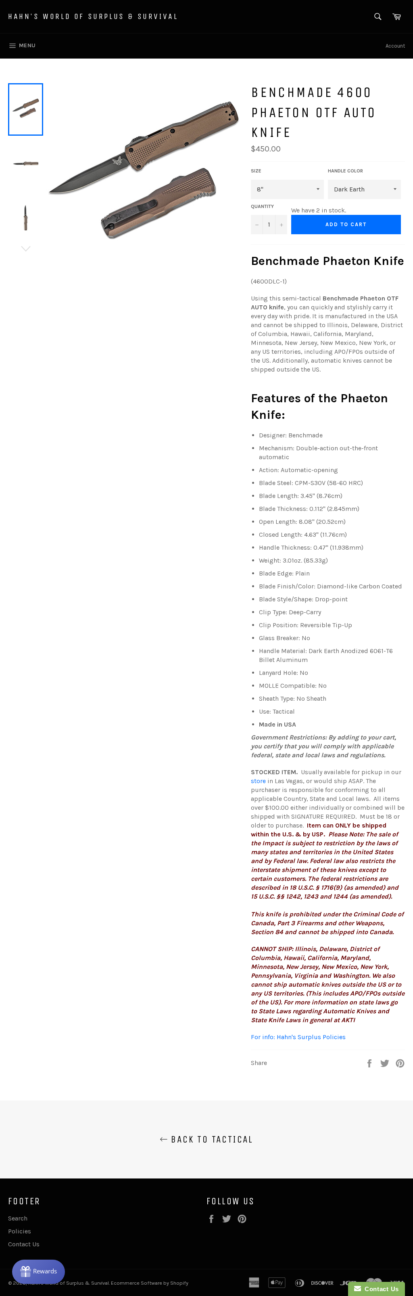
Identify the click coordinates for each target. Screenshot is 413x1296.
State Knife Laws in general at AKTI (303, 1020)
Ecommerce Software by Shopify (149, 1283)
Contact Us (24, 1244)
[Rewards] (38, 1272)
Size (256, 171)
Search (17, 1218)
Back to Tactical (210, 1139)
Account (395, 46)
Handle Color (345, 171)
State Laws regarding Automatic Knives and (324, 1011)
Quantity (262, 206)
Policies (19, 1231)
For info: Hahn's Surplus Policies (298, 1037)
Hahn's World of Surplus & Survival (93, 16)
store (258, 781)
